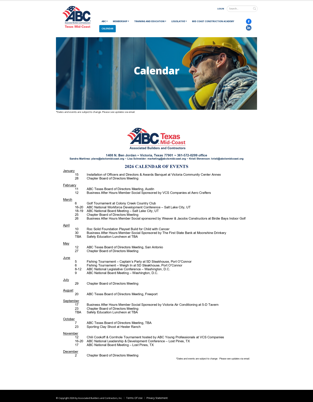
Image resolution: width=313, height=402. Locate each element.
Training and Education (149, 21)
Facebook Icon (248, 21)
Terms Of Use (134, 398)
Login (220, 8)
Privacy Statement (157, 398)
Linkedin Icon (248, 27)
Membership (120, 21)
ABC (104, 21)
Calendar (107, 28)
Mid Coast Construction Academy (213, 21)
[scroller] (306, 397)
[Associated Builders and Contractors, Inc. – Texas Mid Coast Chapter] (77, 18)
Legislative (178, 21)
